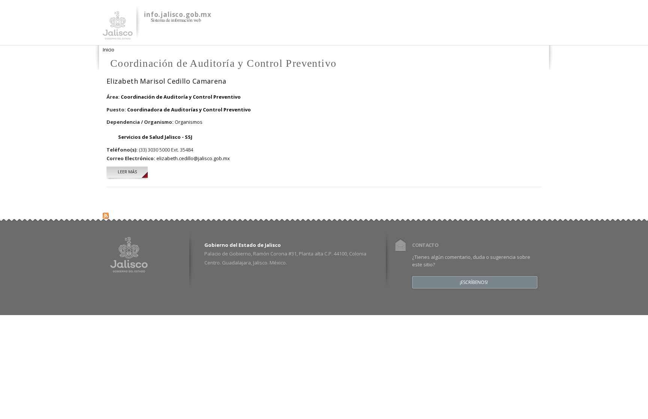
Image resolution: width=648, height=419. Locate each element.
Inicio (108, 49)
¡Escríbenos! (474, 282)
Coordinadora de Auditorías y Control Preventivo (189, 109)
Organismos (188, 122)
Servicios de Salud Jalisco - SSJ (155, 137)
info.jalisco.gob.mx (178, 14)
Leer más (133, 171)
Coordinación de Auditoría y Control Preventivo (181, 96)
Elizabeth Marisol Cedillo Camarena (166, 81)
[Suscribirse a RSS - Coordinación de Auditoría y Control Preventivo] (106, 213)
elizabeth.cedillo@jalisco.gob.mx (193, 158)
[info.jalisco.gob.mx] (118, 35)
